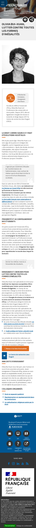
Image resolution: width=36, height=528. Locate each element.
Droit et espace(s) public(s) (14, 394)
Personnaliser (10, 526)
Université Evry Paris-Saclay (11, 8)
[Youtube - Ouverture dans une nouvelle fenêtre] (22, 464)
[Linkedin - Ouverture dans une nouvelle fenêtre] (18, 464)
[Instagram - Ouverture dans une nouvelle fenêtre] (13, 464)
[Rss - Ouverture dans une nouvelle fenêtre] (27, 464)
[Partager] (32, 20)
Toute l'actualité (10, 11)
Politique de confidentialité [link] (24, 526)
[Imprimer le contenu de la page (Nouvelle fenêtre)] (25, 20)
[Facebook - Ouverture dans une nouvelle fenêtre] (8, 464)
